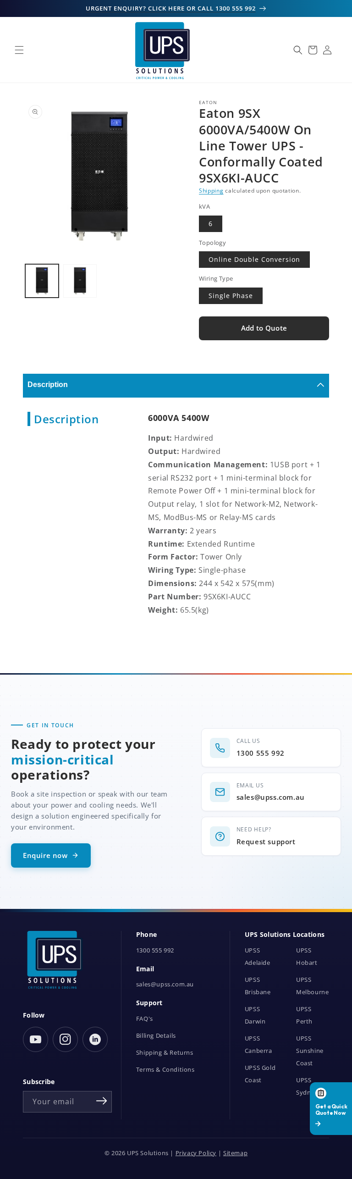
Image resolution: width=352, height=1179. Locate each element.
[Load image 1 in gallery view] (42, 281)
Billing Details (156, 1036)
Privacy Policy (196, 1153)
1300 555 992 (155, 950)
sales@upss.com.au (165, 984)
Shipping (211, 190)
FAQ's (144, 1019)
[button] (19, 50)
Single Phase (231, 295)
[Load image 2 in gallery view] (80, 281)
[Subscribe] (102, 1101)
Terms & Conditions (165, 1070)
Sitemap (235, 1153)
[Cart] (312, 50)
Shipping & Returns (164, 1053)
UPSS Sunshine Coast (310, 1051)
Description (48, 384)
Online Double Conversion (254, 259)
